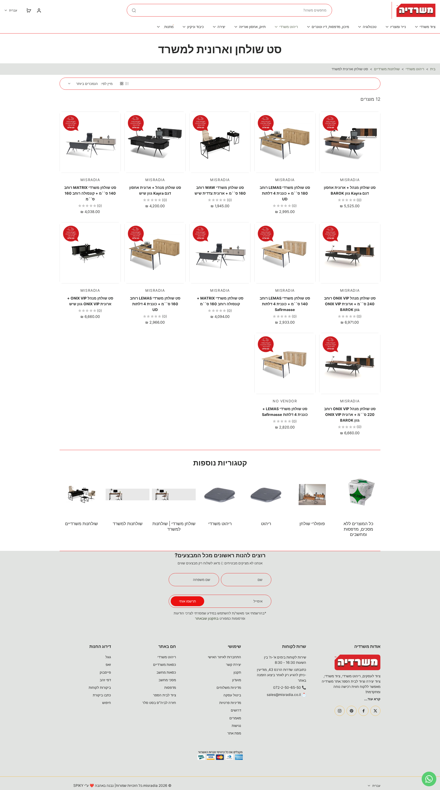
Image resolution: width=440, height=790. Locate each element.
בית (432, 69)
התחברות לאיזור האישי (224, 657)
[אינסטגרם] (340, 711)
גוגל (108, 657)
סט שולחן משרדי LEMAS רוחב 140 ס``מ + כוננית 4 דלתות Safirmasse (285, 304)
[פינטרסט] (351, 711)
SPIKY (78, 785)
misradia (150, 785)
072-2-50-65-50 (287, 687)
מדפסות (170, 687)
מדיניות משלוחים (229, 687)
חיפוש (106, 702)
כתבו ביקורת (102, 695)
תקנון (237, 672)
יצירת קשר (233, 664)
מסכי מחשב (167, 680)
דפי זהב (105, 680)
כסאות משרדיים (164, 664)
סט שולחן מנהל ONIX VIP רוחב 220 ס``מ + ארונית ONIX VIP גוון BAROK (350, 414)
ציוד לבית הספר (164, 695)
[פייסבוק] (363, 711)
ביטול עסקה (232, 695)
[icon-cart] (29, 10)
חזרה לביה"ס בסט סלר (159, 702)
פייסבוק (105, 672)
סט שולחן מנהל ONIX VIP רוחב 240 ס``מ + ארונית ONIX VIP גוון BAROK (350, 304)
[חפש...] (134, 10)
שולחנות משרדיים (387, 69)
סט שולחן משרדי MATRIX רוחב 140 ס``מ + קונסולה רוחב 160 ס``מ (90, 193)
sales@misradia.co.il (284, 694)
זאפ (108, 664)
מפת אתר (234, 733)
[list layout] (127, 83)
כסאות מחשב (166, 672)
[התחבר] (39, 10)
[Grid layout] (121, 83)
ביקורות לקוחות (100, 687)
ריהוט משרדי (415, 69)
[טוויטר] (375, 711)
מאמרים (235, 718)
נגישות (236, 725)
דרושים (236, 710)
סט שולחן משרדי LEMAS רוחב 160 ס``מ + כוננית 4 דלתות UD (155, 304)
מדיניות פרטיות (230, 702)
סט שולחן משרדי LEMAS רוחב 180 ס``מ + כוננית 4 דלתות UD (285, 193)
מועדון (236, 680)
